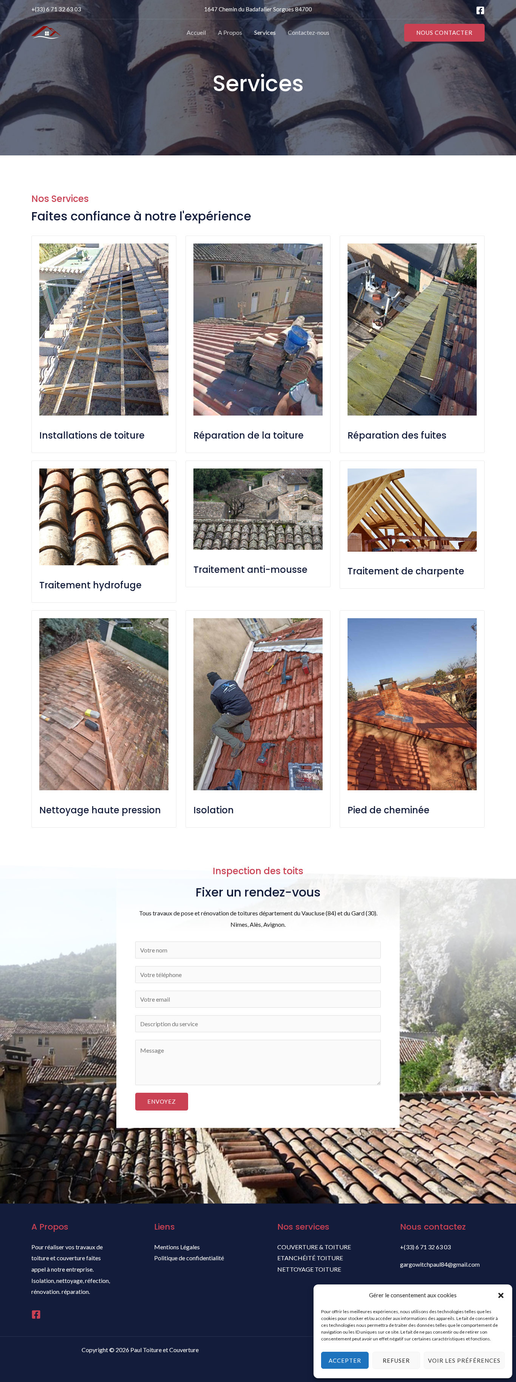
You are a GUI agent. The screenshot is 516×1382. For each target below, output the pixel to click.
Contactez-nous (308, 32)
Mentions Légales (177, 1246)
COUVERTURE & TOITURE (314, 1246)
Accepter (345, 1360)
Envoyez (161, 1101)
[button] (501, 1295)
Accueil (196, 32)
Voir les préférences (464, 1360)
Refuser (396, 1360)
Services (265, 32)
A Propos (230, 32)
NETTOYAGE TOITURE (309, 1269)
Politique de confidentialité (189, 1257)
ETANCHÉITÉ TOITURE (310, 1257)
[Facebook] (480, 10)
